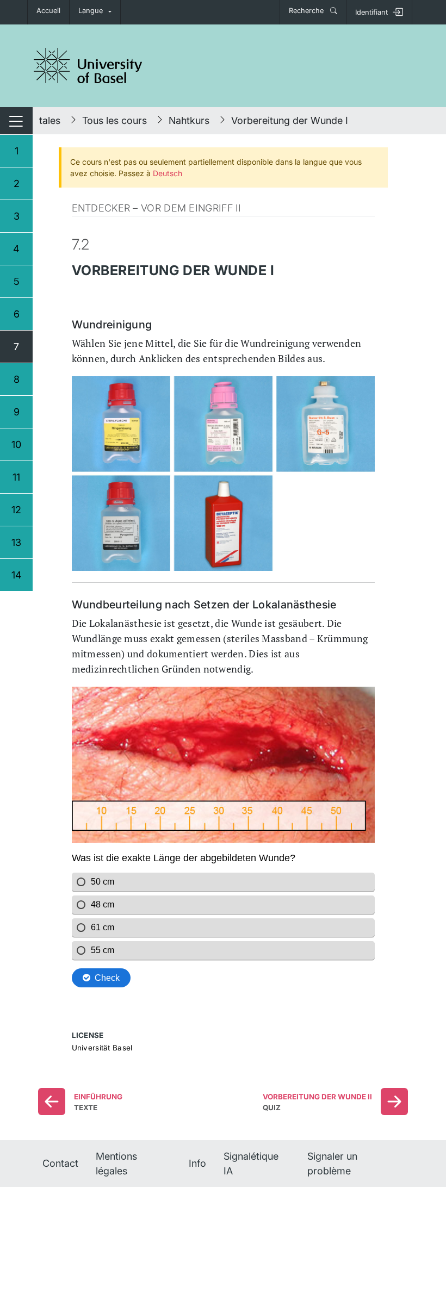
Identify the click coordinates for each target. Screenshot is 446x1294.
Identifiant (371, 12)
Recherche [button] (307, 11)
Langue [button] (90, 11)
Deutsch (167, 173)
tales (49, 120)
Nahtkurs (189, 120)
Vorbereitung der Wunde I (289, 120)
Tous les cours (114, 120)
